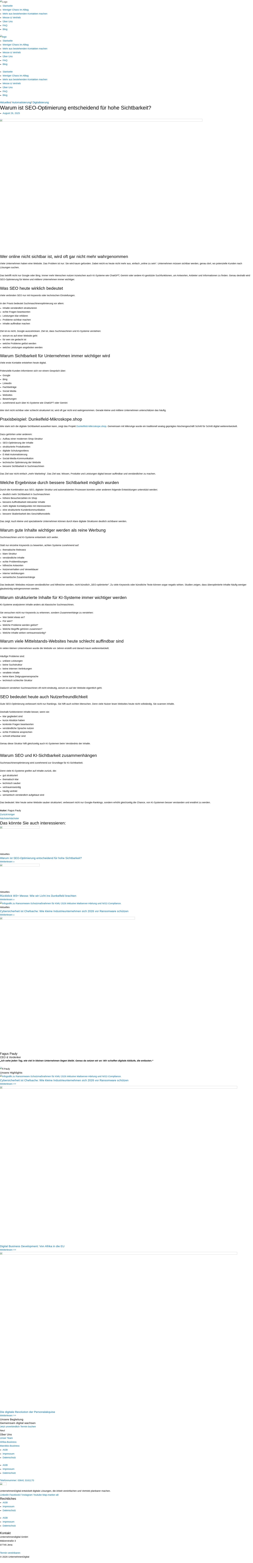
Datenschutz (9, 1457)
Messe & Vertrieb (12, 17)
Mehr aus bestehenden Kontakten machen (25, 13)
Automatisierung (21, 102)
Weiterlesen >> (8, 1084)
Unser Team (6, 1438)
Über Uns (8, 21)
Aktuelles (5, 102)
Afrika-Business (8, 1442)
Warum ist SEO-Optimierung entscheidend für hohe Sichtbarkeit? (41, 858)
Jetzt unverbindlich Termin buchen (18, 1426)
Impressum (8, 1453)
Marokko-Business (10, 1446)
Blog (5, 29)
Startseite (8, 5)
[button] (17, 1480)
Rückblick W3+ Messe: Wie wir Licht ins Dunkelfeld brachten (38, 895)
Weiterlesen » (7, 861)
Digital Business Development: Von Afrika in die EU (32, 1246)
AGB (5, 1449)
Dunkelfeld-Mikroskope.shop (91, 426)
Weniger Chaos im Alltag (16, 9)
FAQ (5, 25)
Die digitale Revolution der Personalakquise (27, 1411)
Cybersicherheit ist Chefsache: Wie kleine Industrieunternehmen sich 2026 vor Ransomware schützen (64, 911)
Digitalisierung (41, 102)
